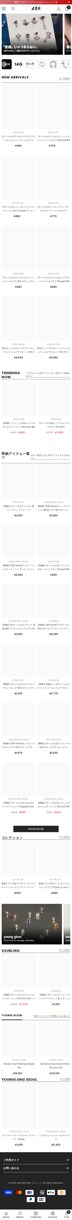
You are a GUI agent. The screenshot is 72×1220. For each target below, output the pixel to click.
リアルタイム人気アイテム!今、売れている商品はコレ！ (47, 374)
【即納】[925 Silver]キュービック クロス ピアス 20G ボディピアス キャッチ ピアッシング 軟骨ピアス (18, 745)
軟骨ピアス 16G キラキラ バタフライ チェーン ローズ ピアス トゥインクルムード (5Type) (19, 885)
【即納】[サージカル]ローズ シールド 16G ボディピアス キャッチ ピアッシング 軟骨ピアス (53, 745)
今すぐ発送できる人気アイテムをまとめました (50, 456)
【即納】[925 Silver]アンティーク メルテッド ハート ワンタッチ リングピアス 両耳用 (18, 567)
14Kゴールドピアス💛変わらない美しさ (52, 1016)
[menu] (4, 9)
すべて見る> (64, 78)
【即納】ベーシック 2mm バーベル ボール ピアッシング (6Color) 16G (18, 425)
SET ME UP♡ (53, 132)
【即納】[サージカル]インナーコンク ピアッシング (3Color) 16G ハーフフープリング (18, 996)
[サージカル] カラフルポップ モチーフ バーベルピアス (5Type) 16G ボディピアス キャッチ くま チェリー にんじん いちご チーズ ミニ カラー (53, 279)
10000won (18, 132)
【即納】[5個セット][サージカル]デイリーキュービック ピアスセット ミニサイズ (53, 686)
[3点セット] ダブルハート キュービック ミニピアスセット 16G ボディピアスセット (53, 350)
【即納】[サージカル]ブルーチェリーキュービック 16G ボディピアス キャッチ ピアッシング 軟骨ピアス (18, 686)
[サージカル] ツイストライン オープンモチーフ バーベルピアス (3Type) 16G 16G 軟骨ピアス (53, 209)
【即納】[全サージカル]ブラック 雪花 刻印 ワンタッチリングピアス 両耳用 (18, 626)
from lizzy (53, 203)
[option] (7, 64)
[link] (20, 1214)
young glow (19, 1060)
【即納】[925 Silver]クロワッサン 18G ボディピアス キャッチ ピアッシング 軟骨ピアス (53, 626)
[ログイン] (59, 8)
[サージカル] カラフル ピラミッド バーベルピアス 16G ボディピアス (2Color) (18, 279)
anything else (53, 739)
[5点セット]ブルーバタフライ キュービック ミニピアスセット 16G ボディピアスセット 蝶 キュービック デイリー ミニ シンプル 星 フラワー (18, 350)
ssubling (54, 620)
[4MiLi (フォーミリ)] (32, 34)
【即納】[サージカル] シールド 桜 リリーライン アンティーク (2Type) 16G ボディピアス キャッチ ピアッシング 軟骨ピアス (18, 508)
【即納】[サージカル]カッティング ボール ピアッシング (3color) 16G (53, 804)
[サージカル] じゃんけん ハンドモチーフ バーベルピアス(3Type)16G (53, 138)
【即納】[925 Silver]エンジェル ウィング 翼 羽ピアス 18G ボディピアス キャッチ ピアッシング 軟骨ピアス (53, 508)
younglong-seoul (54, 502)
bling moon (18, 344)
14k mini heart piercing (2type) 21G (19, 1065)
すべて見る (65, 1078)
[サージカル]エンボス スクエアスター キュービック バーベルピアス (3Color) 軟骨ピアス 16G (18, 138)
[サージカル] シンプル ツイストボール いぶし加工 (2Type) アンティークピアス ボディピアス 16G (18, 209)
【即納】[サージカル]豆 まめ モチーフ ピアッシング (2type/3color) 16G (18, 804)
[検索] (13, 9)
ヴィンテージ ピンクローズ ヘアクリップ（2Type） (19, 1137)
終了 (69, 2)
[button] (68, 64)
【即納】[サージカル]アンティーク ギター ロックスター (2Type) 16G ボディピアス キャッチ (53, 567)
